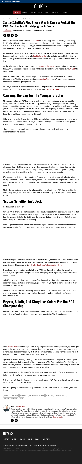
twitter (12, 420)
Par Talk (36, 41)
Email (12, 35)
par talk (50, 395)
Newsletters (56, 12)
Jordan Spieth (45, 79)
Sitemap (53, 445)
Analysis (33, 12)
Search (65, 12)
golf (6, 395)
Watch (40, 12)
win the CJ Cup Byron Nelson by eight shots (45, 265)
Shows (47, 12)
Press (47, 445)
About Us (41, 445)
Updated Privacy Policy (25, 445)
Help (35, 445)
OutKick (41, 6)
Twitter (8, 35)
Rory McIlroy (12, 347)
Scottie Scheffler (39, 56)
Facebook (4, 35)
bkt (22, 399)
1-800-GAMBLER (68, 450)
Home (5, 19)
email (16, 420)
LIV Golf (72, 69)
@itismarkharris (57, 417)
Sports (17, 12)
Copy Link (16, 35)
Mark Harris (7, 30)
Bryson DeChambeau (46, 66)
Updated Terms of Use (10, 445)
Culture (24, 12)
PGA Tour (15, 395)
